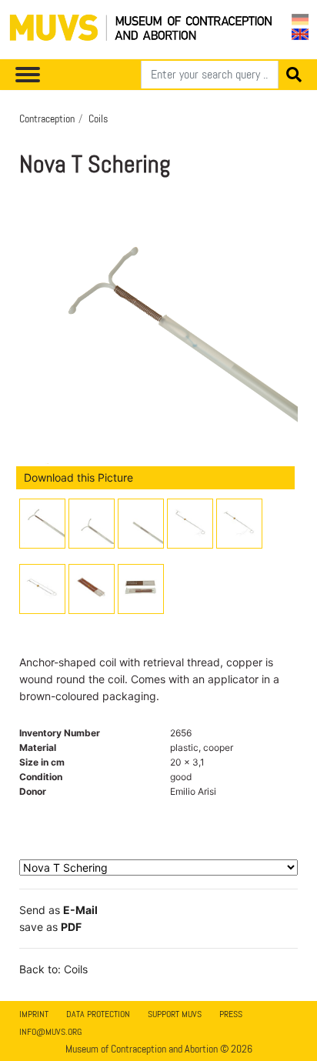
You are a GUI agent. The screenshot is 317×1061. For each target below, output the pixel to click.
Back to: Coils (53, 969)
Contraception (47, 118)
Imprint (33, 1014)
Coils (98, 118)
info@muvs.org (50, 1032)
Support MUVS (175, 1014)
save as (50, 926)
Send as (58, 909)
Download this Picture (78, 477)
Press (230, 1014)
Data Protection (98, 1014)
